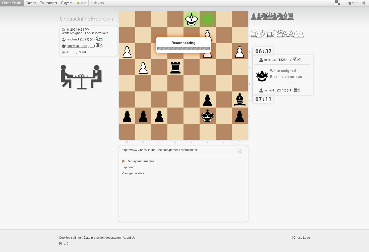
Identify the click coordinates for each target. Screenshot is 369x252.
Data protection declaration (102, 237)
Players (66, 3)
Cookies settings (70, 237)
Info (83, 3)
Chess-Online (12, 3)
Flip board (129, 167)
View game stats (133, 173)
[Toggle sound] (364, 3)
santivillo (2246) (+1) (81, 46)
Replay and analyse (138, 161)
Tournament (48, 3)
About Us (129, 237)
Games (31, 3)
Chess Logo (301, 237)
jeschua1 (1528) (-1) (81, 39)
